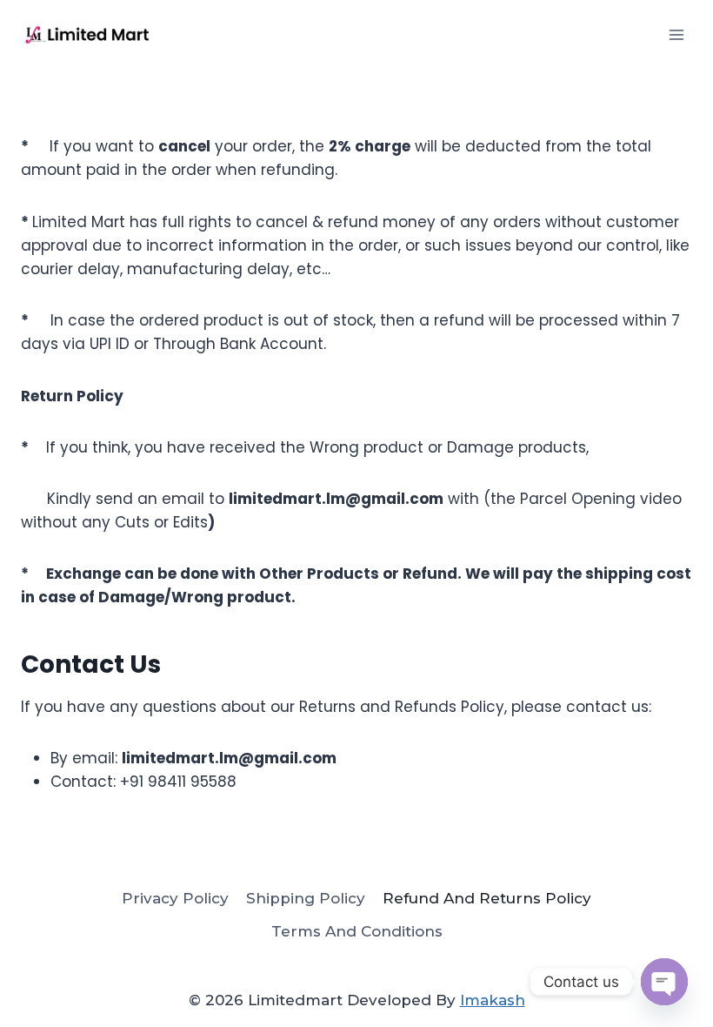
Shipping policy (305, 898)
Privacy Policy (175, 898)
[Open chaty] (664, 981)
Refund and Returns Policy (487, 898)
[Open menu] (676, 34)
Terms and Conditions (357, 931)
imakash (492, 1000)
